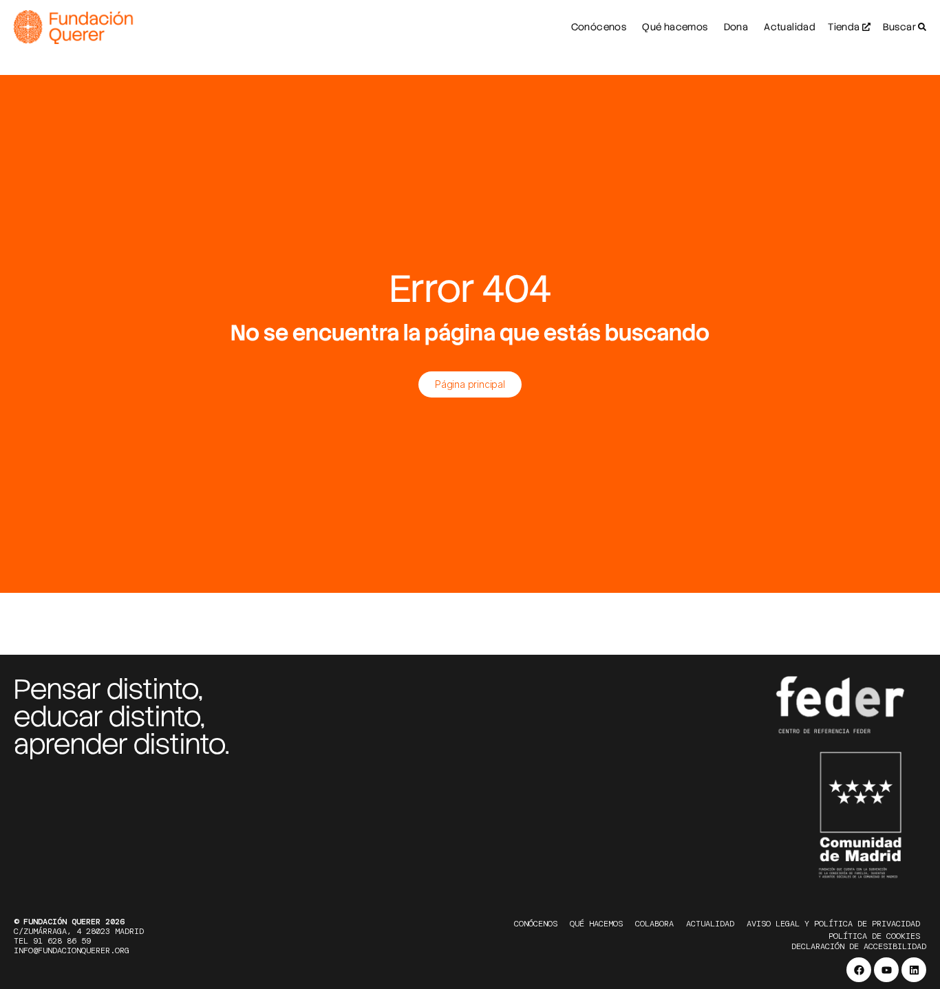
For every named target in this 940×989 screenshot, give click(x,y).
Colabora (654, 923)
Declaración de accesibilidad (858, 946)
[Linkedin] (913, 969)
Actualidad (710, 923)
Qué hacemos (596, 923)
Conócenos (535, 923)
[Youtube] (886, 969)
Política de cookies (874, 936)
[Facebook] (858, 969)
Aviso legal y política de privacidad (833, 923)
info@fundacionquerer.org (71, 950)
